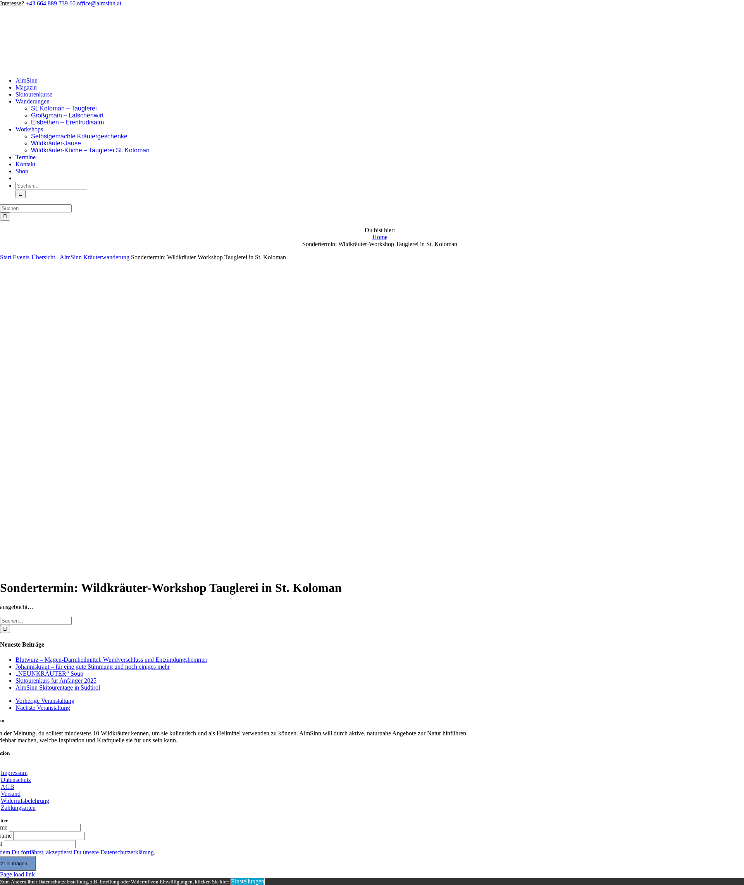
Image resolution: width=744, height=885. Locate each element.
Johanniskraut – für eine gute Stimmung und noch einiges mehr (93, 666)
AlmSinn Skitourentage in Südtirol (58, 687)
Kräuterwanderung (106, 257)
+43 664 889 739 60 (51, 3)
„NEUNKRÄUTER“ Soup (49, 673)
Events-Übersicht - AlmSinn (47, 257)
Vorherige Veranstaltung (45, 700)
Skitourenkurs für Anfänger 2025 (56, 680)
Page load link (17, 874)
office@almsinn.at (99, 3)
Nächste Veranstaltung (43, 707)
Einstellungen (247, 881)
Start (6, 257)
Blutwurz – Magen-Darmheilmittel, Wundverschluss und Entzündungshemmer (111, 659)
